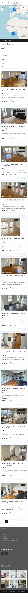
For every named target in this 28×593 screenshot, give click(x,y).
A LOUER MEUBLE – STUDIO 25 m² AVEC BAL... (13, 427)
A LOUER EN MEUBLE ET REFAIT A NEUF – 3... (13, 127)
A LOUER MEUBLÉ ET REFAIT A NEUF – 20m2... (12, 464)
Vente (3, 536)
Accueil (4, 532)
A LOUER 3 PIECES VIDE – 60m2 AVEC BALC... (12, 165)
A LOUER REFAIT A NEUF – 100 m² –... (13, 277)
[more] (3, 99)
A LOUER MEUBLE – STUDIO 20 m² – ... (13, 352)
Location (4, 538)
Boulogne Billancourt (13, 422)
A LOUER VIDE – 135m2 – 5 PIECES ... (13, 201)
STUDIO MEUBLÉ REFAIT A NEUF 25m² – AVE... (13, 502)
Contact (4, 545)
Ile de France (6, 85)
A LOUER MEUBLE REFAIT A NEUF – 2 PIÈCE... (14, 389)
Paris (10, 85)
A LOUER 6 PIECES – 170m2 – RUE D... (13, 90)
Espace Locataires (6, 542)
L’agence (4, 534)
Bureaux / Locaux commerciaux (10, 540)
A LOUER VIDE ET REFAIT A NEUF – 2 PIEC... (14, 314)
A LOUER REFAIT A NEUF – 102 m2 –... (13, 239)
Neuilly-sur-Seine (13, 123)
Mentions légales (7, 566)
